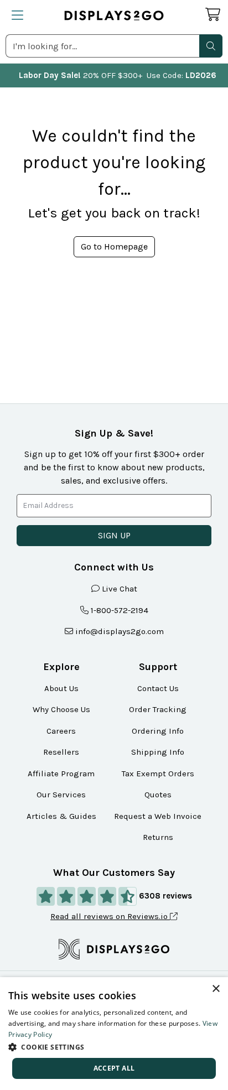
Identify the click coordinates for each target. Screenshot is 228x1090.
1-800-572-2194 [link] (119, 610)
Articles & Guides (61, 816)
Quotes (158, 795)
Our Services (61, 795)
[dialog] (114, 1033)
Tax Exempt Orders (158, 773)
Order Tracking (157, 709)
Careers (61, 731)
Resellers (61, 752)
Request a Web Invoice (157, 816)
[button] (210, 46)
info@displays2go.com (119, 631)
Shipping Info (157, 752)
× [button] (215, 989)
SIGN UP (114, 535)
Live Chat (119, 589)
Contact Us (158, 688)
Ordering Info (158, 731)
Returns (158, 837)
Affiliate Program (61, 773)
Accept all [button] (114, 1068)
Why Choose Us (61, 709)
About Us (61, 688)
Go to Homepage (114, 246)
